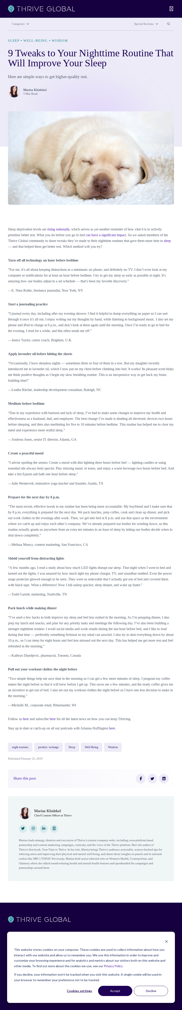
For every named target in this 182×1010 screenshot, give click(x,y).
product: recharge (48, 747)
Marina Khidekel (35, 90)
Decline (151, 991)
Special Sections (144, 24)
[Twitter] (152, 779)
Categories (18, 24)
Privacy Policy (113, 966)
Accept (115, 991)
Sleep (13, 40)
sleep (167, 241)
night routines (20, 747)
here (26, 719)
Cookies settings (79, 991)
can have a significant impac (105, 235)
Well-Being (35, 40)
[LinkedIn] (164, 779)
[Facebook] (141, 779)
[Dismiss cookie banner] (166, 941)
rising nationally (58, 229)
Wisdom (60, 40)
